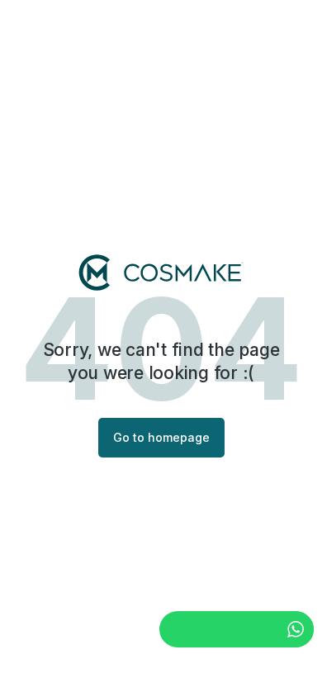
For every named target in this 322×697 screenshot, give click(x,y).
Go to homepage (161, 437)
